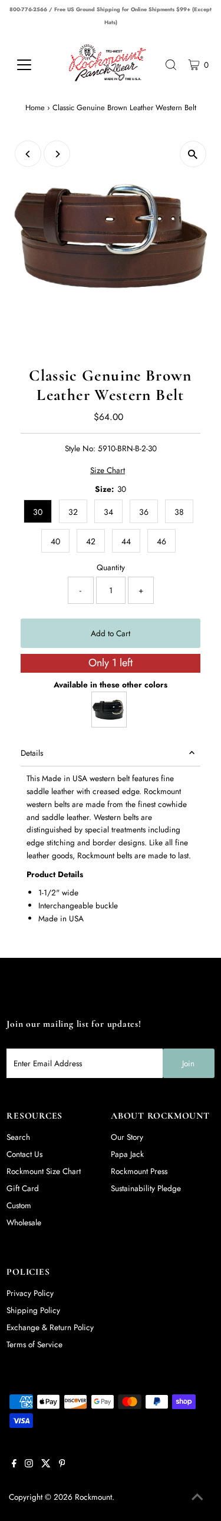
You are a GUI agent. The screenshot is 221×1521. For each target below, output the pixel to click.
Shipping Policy (33, 1310)
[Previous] (28, 154)
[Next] (57, 154)
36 (144, 512)
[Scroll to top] (197, 1497)
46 (161, 541)
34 (108, 512)
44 (126, 541)
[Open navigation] (32, 65)
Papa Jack (127, 1154)
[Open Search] (171, 64)
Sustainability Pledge (146, 1188)
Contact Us (24, 1154)
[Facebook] (14, 1464)
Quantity (111, 567)
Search (18, 1137)
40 (55, 541)
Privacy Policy (30, 1293)
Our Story (127, 1137)
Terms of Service (34, 1344)
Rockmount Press (139, 1171)
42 (90, 541)
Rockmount (93, 1497)
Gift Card (22, 1188)
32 (73, 512)
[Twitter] (46, 1464)
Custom (18, 1205)
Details (32, 753)
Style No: (80, 448)
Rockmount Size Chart (43, 1171)
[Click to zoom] (193, 154)
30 (37, 512)
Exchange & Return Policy (50, 1327)
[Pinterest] (62, 1464)
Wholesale (23, 1222)
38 (179, 512)
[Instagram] (29, 1464)
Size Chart (107, 471)
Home (35, 107)
